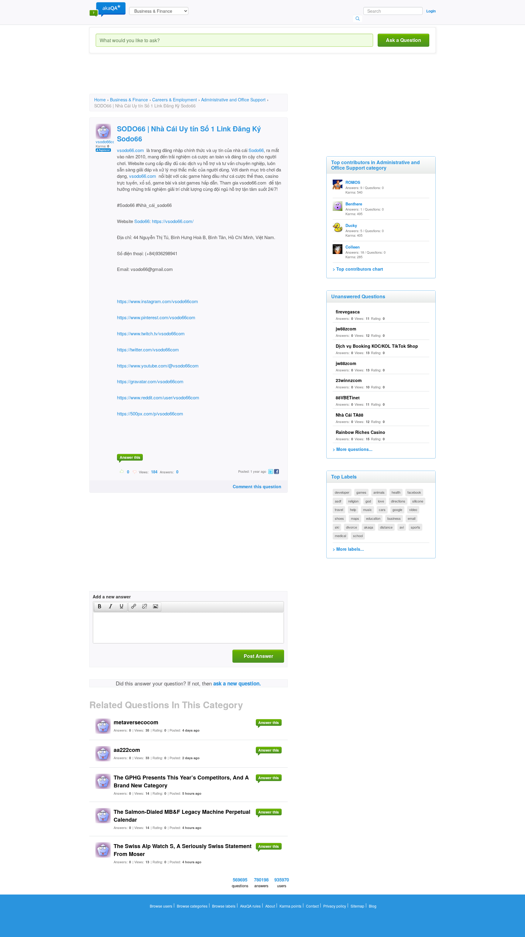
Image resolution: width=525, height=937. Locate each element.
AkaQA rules (250, 905)
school (358, 535)
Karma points (290, 905)
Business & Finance (129, 99)
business (394, 518)
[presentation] (99, 607)
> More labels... (348, 549)
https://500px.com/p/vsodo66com (150, 413)
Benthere (353, 204)
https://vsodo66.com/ (173, 221)
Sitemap (357, 905)
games (361, 492)
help (353, 509)
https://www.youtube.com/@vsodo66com (158, 365)
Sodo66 (256, 150)
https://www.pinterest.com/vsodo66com (156, 317)
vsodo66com (107, 141)
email (411, 518)
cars (382, 509)
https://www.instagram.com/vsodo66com (157, 301)
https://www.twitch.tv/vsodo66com (151, 333)
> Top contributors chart (358, 269)
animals (379, 492)
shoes (339, 518)
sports (415, 527)
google (397, 509)
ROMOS (352, 182)
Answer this (130, 457)
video (413, 509)
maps (355, 518)
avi (402, 527)
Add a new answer (112, 597)
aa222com (127, 750)
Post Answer (258, 655)
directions (398, 501)
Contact (312, 905)
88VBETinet (348, 397)
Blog (372, 905)
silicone (417, 501)
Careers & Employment (174, 99)
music (367, 509)
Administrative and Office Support (233, 99)
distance (386, 527)
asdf (338, 501)
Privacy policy (334, 905)
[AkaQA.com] (107, 9)
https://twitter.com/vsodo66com (148, 349)
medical (340, 535)
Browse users (161, 905)
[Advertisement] (200, 79)
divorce (351, 527)
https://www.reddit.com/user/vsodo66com (158, 397)
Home (100, 99)
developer (342, 492)
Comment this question (257, 486)
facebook (414, 492)
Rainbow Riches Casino (360, 432)
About (270, 905)
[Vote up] (122, 471)
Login (431, 11)
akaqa (368, 527)
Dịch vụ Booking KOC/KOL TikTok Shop (377, 346)
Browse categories (192, 905)
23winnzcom (349, 380)
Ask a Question (403, 39)
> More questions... (352, 449)
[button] (99, 606)
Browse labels (223, 905)
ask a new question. (237, 683)
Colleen (352, 247)
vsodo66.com (130, 150)
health (396, 492)
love (381, 501)
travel (339, 509)
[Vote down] (134, 471)
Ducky (351, 225)
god (368, 501)
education (373, 518)
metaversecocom (136, 722)
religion (353, 501)
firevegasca (348, 312)
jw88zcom (346, 329)
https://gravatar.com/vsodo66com (150, 381)
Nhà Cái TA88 (349, 415)
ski (337, 527)
